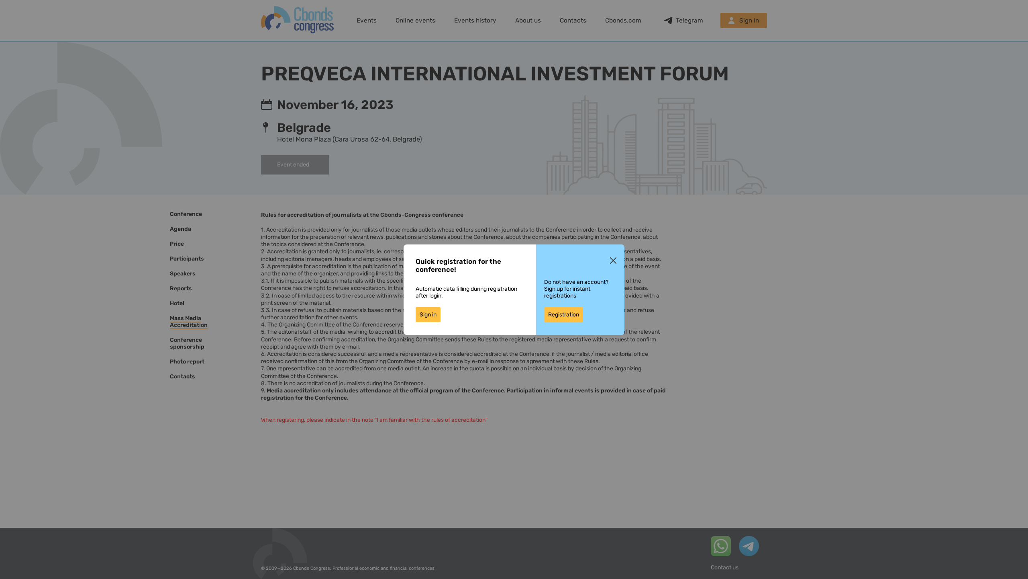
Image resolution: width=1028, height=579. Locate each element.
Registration (563, 314)
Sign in (428, 314)
